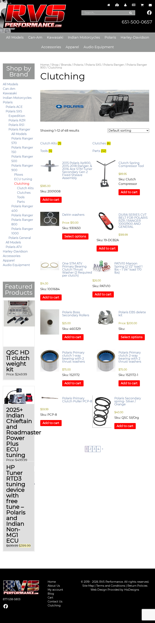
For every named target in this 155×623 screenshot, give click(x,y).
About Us (54, 585)
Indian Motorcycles (84, 37)
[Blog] (133, 5)
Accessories (51, 47)
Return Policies (137, 585)
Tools (21, 197)
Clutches (24, 192)
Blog (51, 593)
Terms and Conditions (110, 585)
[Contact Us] (149, 5)
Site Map (88, 585)
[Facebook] (149, 13)
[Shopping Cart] (142, 5)
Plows (18, 174)
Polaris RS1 (16, 125)
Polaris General (20, 238)
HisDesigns (131, 589)
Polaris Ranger (113, 64)
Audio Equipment (99, 47)
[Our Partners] (117, 5)
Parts (21, 202)
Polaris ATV (14, 247)
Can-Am (35, 37)
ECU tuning (23, 179)
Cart (50, 597)
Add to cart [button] (51, 199)
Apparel (72, 47)
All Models (15, 37)
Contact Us (55, 601)
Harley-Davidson (135, 37)
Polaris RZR (17, 120)
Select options (75, 236)
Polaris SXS (93, 64)
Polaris (110, 37)
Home (44, 64)
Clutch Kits (25, 188)
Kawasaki (55, 37)
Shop (55, 64)
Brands (66, 64)
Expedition (17, 116)
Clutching (21, 183)
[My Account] (125, 5)
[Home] (108, 5)
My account (55, 589)
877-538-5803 (11, 599)
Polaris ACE (14, 107)
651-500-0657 (137, 22)
